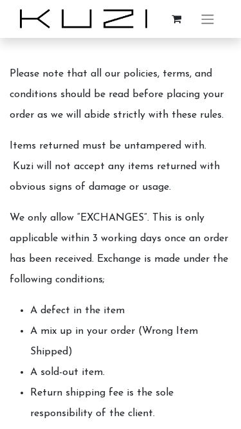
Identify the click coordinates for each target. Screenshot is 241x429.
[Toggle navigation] (207, 19)
